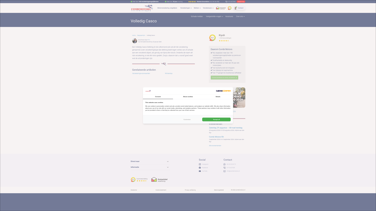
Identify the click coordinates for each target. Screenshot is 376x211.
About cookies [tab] (188, 96)
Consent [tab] (158, 96)
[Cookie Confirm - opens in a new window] (223, 91)
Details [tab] (218, 96)
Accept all (216, 119)
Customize (187, 119)
